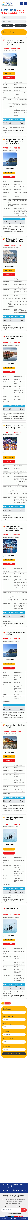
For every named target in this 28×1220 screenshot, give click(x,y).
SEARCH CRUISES (13, 1053)
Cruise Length (7, 1024)
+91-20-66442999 (18, 1184)
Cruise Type (6, 1046)
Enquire (15, 1218)
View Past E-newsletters (14, 1213)
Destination (7, 1009)
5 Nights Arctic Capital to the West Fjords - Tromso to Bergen (15, 42)
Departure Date (8, 1016)
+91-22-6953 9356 (21, 1190)
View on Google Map (14, 1203)
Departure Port (8, 1039)
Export (21, 25)
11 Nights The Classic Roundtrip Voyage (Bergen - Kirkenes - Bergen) (15, 528)
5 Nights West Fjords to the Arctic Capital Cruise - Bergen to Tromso (15, 141)
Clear (7, 25)
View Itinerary (9, 73)
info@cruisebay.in (15, 1187)
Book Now (9, 77)
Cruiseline (6, 1031)
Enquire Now (19, 130)
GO (24, 1210)
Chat (24, 1218)
